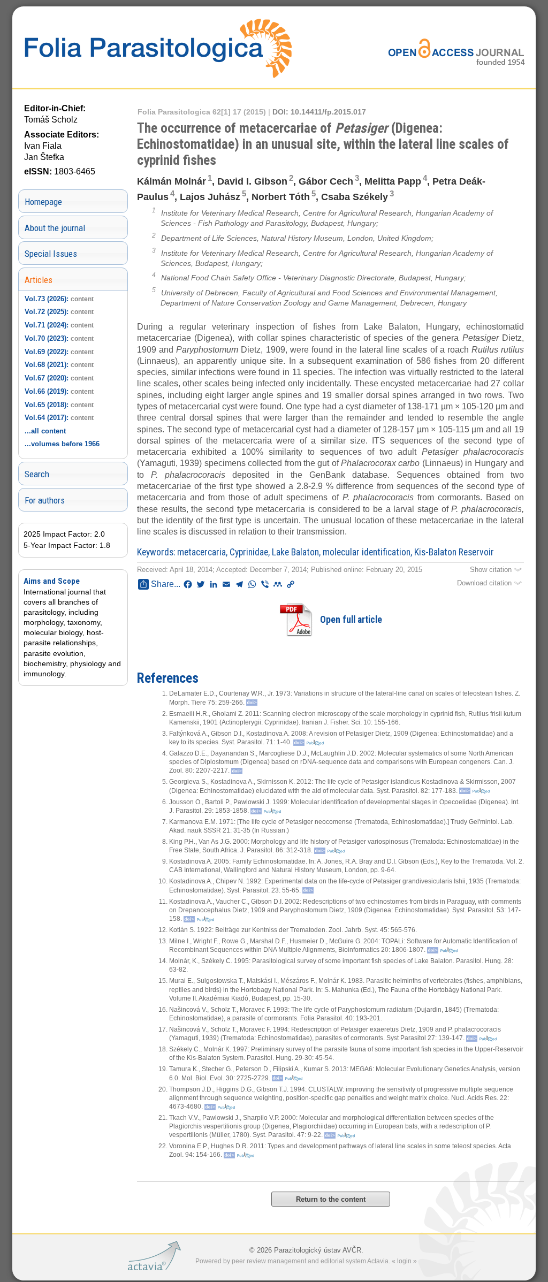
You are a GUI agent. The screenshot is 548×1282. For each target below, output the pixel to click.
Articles (38, 279)
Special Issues (51, 253)
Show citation (492, 570)
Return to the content (331, 1199)
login (404, 1261)
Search (37, 474)
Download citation (485, 583)
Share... (165, 584)
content (82, 299)
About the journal (55, 228)
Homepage (43, 201)
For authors (45, 500)
